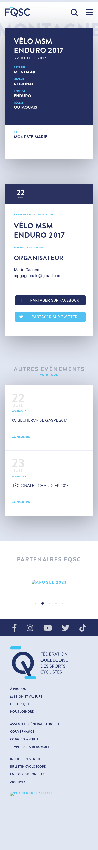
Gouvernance (22, 731)
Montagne (25, 72)
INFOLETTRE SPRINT (25, 759)
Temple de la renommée (30, 747)
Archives (18, 782)
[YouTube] (48, 628)
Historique (20, 704)
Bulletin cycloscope (28, 766)
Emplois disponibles (27, 774)
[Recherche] (74, 12)
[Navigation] (89, 12)
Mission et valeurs (26, 696)
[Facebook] (14, 628)
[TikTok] (82, 628)
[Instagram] (30, 628)
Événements (23, 214)
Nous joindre (22, 711)
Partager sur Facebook (54, 300)
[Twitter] (65, 628)
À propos (18, 689)
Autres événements (49, 369)
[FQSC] (17, 12)
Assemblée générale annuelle (36, 724)
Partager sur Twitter (55, 317)
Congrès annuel (24, 739)
